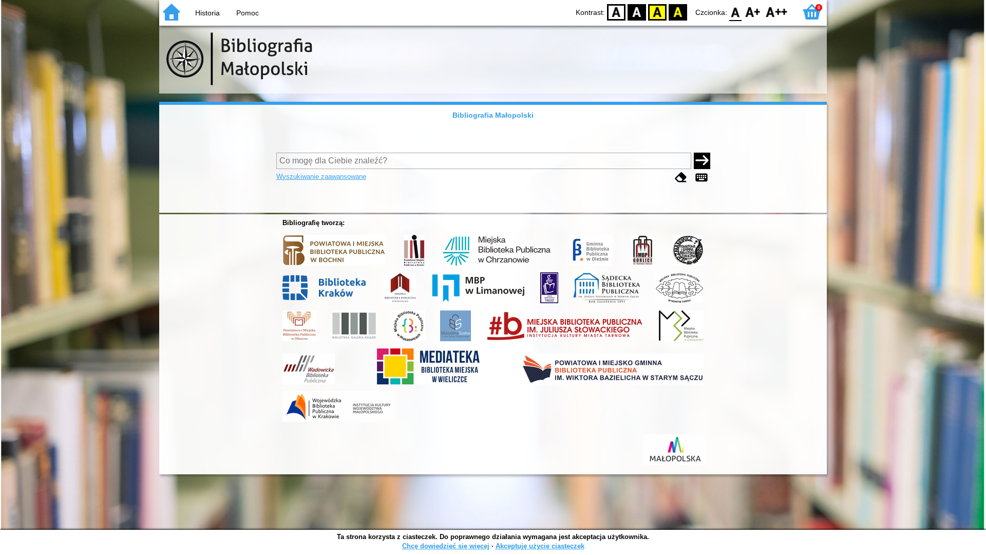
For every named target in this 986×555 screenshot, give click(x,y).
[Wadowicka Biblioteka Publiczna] (308, 384)
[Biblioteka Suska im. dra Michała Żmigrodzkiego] (455, 341)
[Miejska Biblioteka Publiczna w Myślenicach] (400, 303)
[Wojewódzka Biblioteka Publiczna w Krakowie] (339, 422)
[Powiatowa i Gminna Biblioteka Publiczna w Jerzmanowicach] (688, 266)
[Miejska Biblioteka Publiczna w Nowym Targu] (679, 303)
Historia (207, 13)
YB (657, 11)
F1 (753, 11)
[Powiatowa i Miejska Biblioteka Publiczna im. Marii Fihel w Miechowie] (549, 303)
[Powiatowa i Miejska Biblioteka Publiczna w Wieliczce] (428, 384)
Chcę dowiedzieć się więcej (445, 546)
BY (678, 11)
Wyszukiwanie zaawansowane (321, 176)
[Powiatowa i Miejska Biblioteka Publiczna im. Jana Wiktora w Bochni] (334, 266)
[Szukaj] (702, 161)
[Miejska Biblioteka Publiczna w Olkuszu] (299, 341)
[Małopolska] (675, 465)
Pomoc (247, 13)
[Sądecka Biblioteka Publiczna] (606, 303)
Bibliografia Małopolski (493, 115)
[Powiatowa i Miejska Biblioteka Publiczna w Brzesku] (414, 266)
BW (636, 11)
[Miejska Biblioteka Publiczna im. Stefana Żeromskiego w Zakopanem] (681, 341)
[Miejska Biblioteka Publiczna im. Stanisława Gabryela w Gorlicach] (642, 266)
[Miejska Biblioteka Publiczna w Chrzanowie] (497, 266)
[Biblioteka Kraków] (326, 303)
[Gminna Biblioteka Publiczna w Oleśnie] (590, 266)
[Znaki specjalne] (701, 177)
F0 (736, 11)
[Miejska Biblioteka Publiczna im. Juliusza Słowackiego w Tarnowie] (565, 341)
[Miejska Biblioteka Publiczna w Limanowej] (478, 303)
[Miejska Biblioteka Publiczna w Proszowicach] (408, 341)
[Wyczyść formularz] (681, 177)
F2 (777, 11)
